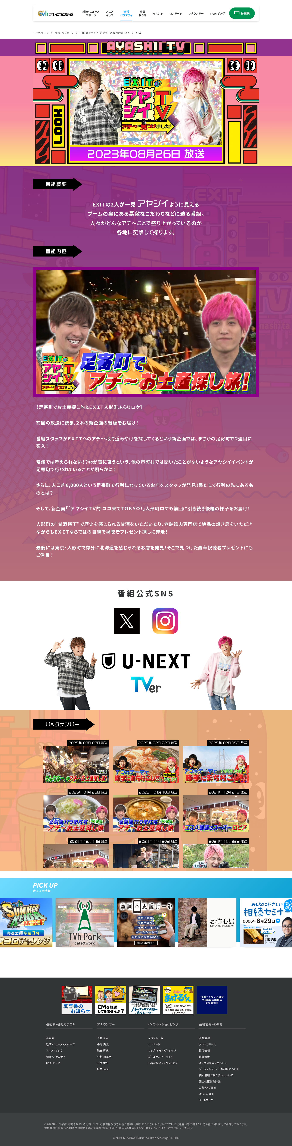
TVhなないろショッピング (163, 1063)
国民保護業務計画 (210, 1081)
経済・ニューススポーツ (91, 13)
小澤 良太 (103, 1044)
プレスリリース (207, 1044)
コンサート (175, 13)
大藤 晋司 (103, 1038)
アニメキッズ (110, 13)
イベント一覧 (155, 1038)
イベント (158, 13)
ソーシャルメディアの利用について (219, 1069)
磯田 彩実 (103, 1050)
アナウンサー (196, 13)
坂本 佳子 (103, 1069)
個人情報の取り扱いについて (216, 1075)
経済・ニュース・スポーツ (60, 1044)
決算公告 (204, 1056)
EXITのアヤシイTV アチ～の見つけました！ (105, 33)
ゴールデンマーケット (160, 1056)
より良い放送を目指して (213, 1063)
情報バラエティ (126, 13)
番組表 (50, 1038)
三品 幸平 (103, 1063)
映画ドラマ (142, 13)
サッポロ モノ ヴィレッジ (162, 1050)
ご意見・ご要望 (207, 1087)
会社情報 (204, 1038)
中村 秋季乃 (104, 1056)
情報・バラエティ (64, 33)
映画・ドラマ (53, 1063)
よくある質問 (206, 1094)
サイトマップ (206, 1100)
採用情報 (204, 1050)
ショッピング (217, 13)
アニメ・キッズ (54, 1050)
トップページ (41, 33)
